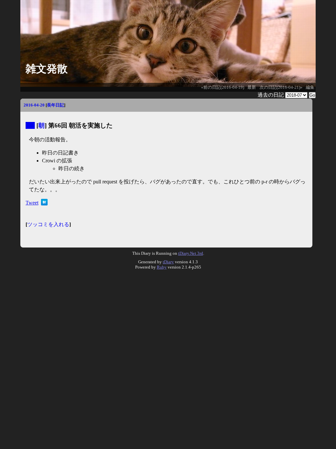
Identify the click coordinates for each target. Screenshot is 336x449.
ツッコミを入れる (48, 224)
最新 (251, 87)
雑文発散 (47, 69)
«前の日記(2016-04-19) (222, 87)
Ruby (162, 267)
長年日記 (55, 105)
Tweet (32, 202)
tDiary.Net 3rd (190, 253)
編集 (310, 87)
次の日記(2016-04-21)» (281, 87)
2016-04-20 (34, 105)
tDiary (168, 261)
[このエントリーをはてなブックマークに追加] (44, 203)
